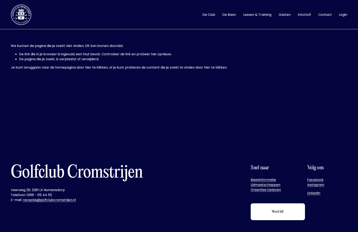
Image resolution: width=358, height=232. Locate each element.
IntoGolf (304, 14)
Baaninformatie (263, 179)
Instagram (315, 184)
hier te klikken (96, 67)
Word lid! (278, 212)
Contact (325, 14)
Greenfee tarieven (266, 189)
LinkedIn (313, 193)
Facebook (315, 179)
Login (343, 14)
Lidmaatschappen (265, 184)
